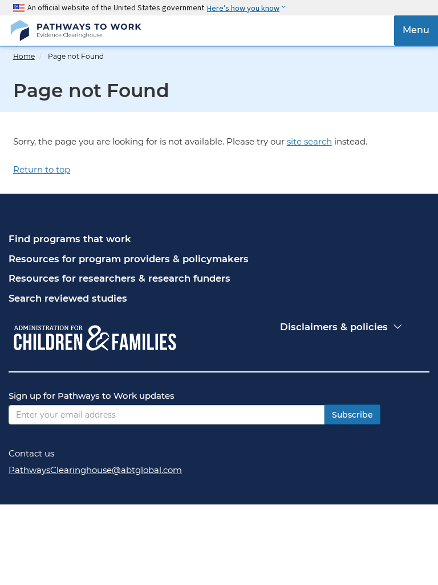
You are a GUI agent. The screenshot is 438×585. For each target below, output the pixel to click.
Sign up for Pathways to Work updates (92, 395)
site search (309, 141)
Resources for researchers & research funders (119, 278)
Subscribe (352, 415)
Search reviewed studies (68, 298)
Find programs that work (70, 239)
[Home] (76, 30)
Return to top (41, 169)
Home (24, 56)
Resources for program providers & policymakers (129, 259)
